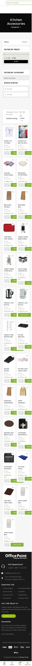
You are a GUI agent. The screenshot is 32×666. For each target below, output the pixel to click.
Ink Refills (21, 592)
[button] (24, 315)
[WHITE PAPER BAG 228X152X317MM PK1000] (9, 523)
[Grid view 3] (24, 112)
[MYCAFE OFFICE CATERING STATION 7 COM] (9, 359)
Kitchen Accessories (9, 78)
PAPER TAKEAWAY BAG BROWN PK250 (22, 402)
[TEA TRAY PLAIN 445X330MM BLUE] (23, 457)
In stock (9, 94)
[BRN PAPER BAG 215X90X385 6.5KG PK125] (23, 195)
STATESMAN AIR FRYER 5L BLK (22, 434)
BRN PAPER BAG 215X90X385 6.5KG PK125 (22, 206)
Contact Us (8, 616)
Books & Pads (7, 592)
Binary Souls (24, 657)
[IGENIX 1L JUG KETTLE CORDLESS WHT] (23, 293)
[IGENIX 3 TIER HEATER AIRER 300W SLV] (9, 325)
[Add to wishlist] (12, 128)
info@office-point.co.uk (12, 573)
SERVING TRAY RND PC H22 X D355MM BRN (9, 434)
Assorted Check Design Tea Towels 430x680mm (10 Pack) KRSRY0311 (8, 174)
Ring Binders (22, 595)
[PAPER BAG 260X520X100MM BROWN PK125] (9, 391)
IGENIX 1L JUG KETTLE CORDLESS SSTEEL (9, 304)
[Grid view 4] (21, 115)
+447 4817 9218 (17, 567)
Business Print (8, 595)
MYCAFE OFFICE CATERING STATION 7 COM (7, 370)
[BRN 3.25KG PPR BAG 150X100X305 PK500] (9, 195)
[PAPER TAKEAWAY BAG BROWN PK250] (23, 391)
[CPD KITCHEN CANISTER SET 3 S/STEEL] (23, 259)
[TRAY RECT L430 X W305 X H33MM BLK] (9, 491)
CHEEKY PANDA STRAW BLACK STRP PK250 (9, 270)
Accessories (7, 598)
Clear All (25, 42)
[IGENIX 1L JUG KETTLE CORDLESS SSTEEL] (9, 293)
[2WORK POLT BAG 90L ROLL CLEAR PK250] (23, 132)
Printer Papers (8, 588)
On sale (9, 89)
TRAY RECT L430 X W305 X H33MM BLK (8, 502)
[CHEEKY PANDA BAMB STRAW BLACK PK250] (23, 227)
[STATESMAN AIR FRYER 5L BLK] (23, 423)
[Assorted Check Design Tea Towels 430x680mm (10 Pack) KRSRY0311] (9, 163)
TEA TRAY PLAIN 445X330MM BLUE (22, 468)
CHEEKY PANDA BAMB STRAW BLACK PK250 (23, 238)
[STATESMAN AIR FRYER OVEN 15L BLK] (9, 457)
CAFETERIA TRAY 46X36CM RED (9, 238)
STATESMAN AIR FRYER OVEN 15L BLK (8, 468)
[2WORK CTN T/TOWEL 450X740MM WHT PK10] (9, 132)
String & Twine (23, 598)
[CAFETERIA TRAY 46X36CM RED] (9, 227)
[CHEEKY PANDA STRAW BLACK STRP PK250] (9, 259)
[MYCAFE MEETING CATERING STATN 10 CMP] (23, 325)
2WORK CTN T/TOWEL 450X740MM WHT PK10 (8, 142)
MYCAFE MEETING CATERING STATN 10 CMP (22, 336)
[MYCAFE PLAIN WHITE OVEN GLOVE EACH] (23, 359)
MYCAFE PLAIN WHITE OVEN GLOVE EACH (23, 370)
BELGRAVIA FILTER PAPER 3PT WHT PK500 (22, 174)
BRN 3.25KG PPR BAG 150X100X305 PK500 (8, 206)
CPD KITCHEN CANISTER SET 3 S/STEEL (23, 270)
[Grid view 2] (21, 112)
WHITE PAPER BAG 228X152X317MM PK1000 (8, 534)
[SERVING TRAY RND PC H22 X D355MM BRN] (9, 423)
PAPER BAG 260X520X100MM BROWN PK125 (9, 402)
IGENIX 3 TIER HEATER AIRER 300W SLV (9, 336)
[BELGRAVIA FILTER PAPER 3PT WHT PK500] (23, 163)
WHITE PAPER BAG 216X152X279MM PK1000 (22, 502)
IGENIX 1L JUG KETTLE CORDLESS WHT (23, 304)
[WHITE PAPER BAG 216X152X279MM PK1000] (23, 491)
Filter (16, 61)
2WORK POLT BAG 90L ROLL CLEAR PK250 (22, 142)
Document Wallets (24, 588)
